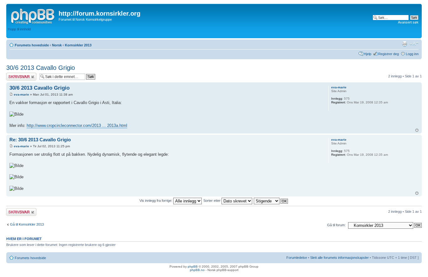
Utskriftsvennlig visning (404, 44)
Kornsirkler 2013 (78, 45)
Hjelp (367, 54)
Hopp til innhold (19, 29)
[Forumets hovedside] (33, 15)
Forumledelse (296, 257)
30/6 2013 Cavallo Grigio (40, 67)
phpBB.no (197, 270)
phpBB (193, 266)
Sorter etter (212, 200)
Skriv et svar (16, 74)
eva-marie (21, 94)
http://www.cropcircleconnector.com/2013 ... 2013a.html (77, 125)
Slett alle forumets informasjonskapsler (339, 257)
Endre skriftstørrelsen (414, 44)
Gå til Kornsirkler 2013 (27, 224)
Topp (417, 130)
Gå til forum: (336, 225)
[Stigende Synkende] (271, 200)
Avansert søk (408, 22)
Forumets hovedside (32, 45)
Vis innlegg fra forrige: (156, 200)
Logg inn (412, 54)
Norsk (57, 45)
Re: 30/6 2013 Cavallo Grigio (40, 139)
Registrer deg (388, 54)
